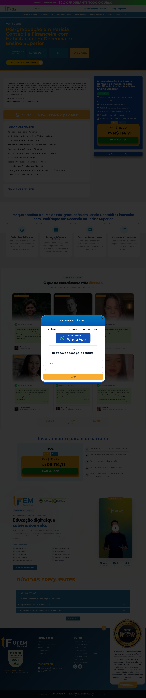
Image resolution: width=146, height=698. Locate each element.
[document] (73, 349)
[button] (102, 318)
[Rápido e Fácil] (62, 338)
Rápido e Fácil (74, 335)
